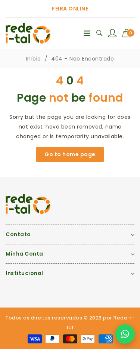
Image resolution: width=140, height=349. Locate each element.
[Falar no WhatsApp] (125, 334)
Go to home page (70, 154)
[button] (128, 33)
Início (33, 58)
